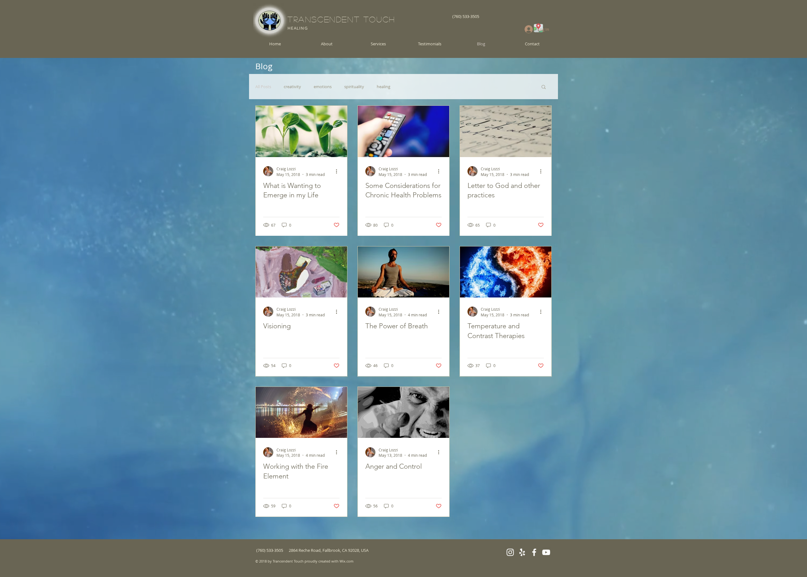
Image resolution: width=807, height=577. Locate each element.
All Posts (263, 86)
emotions (323, 86)
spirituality (354, 86)
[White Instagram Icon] (510, 552)
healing (383, 86)
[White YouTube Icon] (546, 552)
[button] (544, 87)
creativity (292, 86)
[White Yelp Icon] (522, 552)
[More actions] (338, 171)
